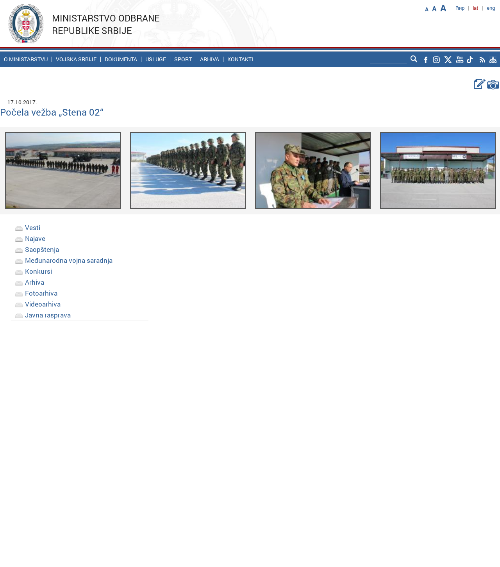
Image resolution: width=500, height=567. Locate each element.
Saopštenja (42, 249)
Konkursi (38, 271)
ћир (460, 7)
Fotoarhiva (41, 293)
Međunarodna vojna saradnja (68, 260)
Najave (35, 238)
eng (491, 7)
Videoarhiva (43, 304)
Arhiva (209, 59)
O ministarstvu (26, 59)
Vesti (32, 227)
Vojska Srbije (76, 59)
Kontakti (240, 59)
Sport (183, 59)
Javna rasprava (48, 314)
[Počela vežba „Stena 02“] (63, 170)
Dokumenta (121, 59)
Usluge (155, 59)
